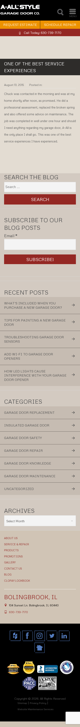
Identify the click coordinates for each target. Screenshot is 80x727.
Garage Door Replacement (29, 412)
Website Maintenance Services (35, 709)
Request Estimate (20, 25)
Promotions (13, 556)
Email (10, 235)
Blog (7, 574)
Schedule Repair (60, 25)
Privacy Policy (38, 703)
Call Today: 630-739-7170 (42, 33)
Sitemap (22, 703)
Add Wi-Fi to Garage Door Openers (28, 356)
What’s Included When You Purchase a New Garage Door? (33, 305)
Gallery (10, 562)
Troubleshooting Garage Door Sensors (34, 339)
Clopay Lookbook (17, 580)
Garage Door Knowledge (27, 463)
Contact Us (13, 568)
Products (11, 550)
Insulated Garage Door (26, 425)
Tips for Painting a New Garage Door (35, 322)
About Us (11, 538)
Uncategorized (19, 489)
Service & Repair (16, 544)
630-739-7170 (18, 612)
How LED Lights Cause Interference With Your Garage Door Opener (35, 375)
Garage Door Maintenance (29, 476)
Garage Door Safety (23, 438)
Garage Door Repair (23, 450)
